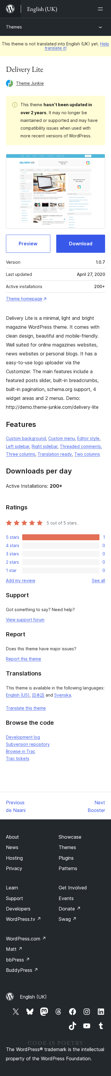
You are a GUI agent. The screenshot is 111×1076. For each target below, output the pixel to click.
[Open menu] (101, 9)
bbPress (18, 960)
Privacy (14, 868)
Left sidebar (17, 446)
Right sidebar (44, 446)
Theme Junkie (30, 83)
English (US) (18, 694)
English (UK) (33, 997)
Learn (12, 888)
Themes (14, 26)
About (12, 837)
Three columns (20, 454)
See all (98, 580)
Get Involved (73, 888)
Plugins (66, 858)
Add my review (20, 580)
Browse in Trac (20, 751)
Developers (18, 909)
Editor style (88, 438)
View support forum (25, 619)
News (12, 847)
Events (66, 898)
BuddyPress (22, 970)
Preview (28, 244)
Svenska (62, 694)
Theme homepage (24, 298)
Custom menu (61, 438)
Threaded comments (80, 446)
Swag (68, 919)
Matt (14, 949)
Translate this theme (26, 708)
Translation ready (55, 454)
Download (80, 244)
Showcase (70, 837)
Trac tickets (17, 758)
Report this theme (23, 658)
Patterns (68, 868)
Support (14, 898)
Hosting (14, 858)
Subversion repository (28, 744)
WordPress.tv (23, 919)
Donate (70, 909)
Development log (23, 737)
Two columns (87, 454)
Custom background (26, 438)
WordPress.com (26, 939)
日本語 (38, 694)
